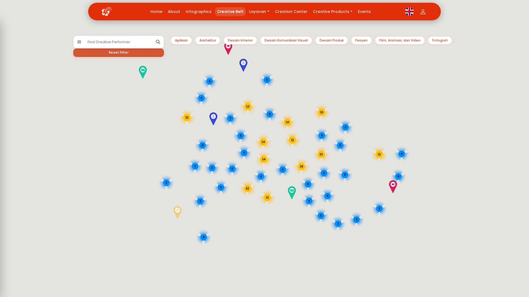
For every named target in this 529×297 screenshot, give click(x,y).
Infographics (199, 11)
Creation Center (291, 11)
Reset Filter (118, 52)
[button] (273, 223)
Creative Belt (230, 11)
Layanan (257, 11)
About (174, 11)
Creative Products (331, 11)
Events (364, 11)
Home (156, 11)
